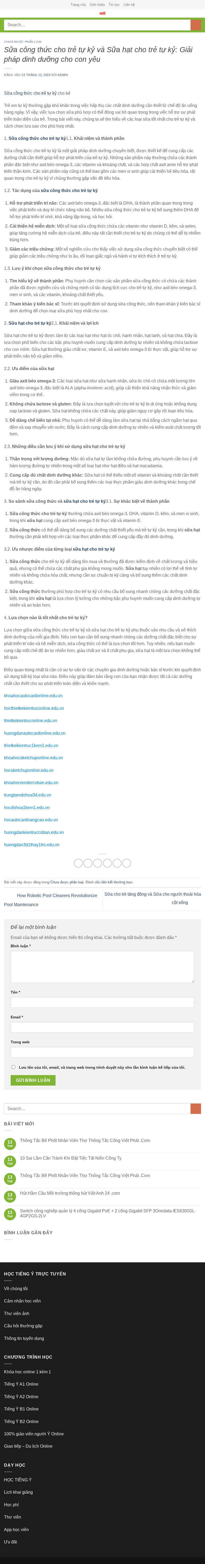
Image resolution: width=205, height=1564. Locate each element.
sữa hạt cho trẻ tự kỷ (85, 501)
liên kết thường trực (117, 882)
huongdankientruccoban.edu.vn (34, 832)
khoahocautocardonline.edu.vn (33, 695)
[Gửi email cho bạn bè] (107, 863)
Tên (15, 992)
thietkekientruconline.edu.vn (30, 720)
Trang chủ (78, 5)
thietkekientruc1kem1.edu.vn (31, 745)
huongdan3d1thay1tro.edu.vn (32, 844)
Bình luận (21, 946)
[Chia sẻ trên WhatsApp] (78, 863)
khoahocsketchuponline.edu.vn (33, 758)
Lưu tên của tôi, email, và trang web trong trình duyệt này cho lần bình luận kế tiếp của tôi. (102, 1067)
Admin (63, 74)
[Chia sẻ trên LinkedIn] (126, 863)
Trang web (20, 1042)
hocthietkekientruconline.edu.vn (34, 708)
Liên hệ (129, 5)
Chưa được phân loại (23, 41)
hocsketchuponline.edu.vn (29, 770)
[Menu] (7, 16)
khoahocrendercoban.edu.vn (31, 782)
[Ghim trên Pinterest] (117, 863)
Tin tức (114, 5)
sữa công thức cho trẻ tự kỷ (69, 190)
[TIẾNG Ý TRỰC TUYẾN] (102, 14)
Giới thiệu (97, 5)
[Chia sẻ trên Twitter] (97, 863)
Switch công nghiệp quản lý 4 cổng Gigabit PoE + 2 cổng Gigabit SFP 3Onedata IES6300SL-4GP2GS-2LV (108, 1213)
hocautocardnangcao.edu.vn (31, 820)
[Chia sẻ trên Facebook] (88, 863)
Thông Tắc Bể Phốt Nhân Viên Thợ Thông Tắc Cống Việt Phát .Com (85, 1140)
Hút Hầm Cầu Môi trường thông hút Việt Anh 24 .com (70, 1193)
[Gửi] (196, 25)
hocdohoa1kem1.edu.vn (27, 807)
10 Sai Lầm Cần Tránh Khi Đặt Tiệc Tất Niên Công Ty (70, 1158)
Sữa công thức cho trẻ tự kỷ (30, 93)
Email (17, 1017)
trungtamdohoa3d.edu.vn (27, 795)
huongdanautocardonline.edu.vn (34, 733)
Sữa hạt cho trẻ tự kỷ (30, 323)
